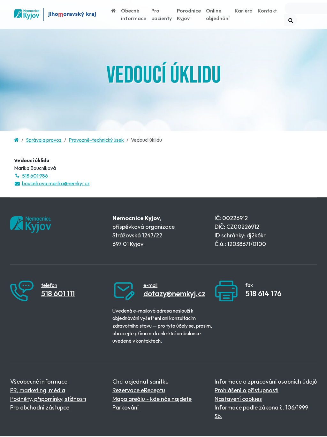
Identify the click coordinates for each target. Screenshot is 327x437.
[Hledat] (290, 20)
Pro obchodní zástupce (39, 407)
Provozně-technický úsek (96, 140)
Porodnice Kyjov (189, 14)
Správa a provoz (44, 140)
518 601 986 (35, 175)
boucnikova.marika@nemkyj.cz (56, 183)
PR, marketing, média (37, 390)
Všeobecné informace (38, 381)
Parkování (125, 407)
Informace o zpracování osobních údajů (266, 381)
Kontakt (267, 10)
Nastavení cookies (238, 398)
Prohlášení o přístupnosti (246, 390)
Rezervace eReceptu (138, 390)
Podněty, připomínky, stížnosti (48, 398)
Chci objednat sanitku (140, 381)
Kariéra (244, 10)
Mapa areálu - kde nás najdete (152, 398)
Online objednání (218, 14)
